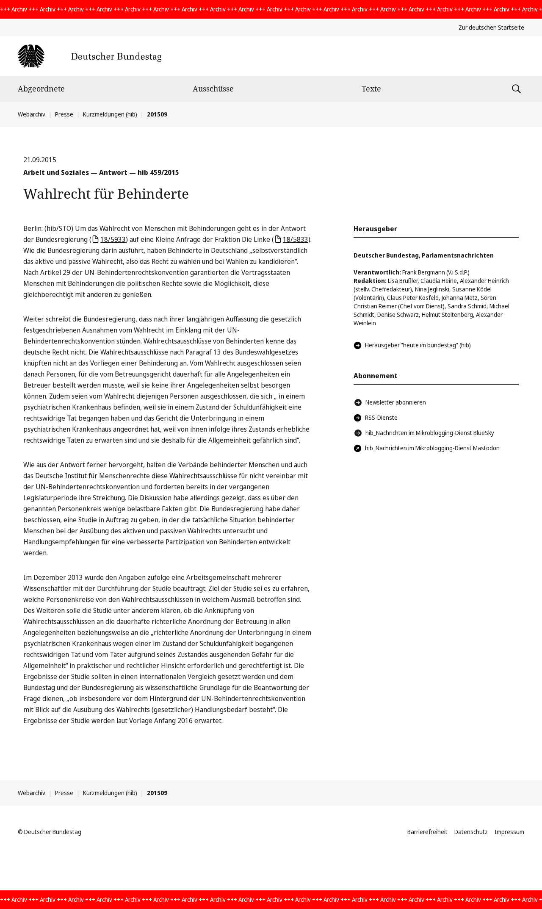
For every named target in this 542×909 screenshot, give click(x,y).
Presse (64, 114)
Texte (371, 88)
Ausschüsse (213, 88)
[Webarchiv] (89, 56)
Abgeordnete (41, 88)
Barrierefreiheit (427, 832)
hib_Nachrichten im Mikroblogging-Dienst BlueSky (429, 433)
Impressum (509, 832)
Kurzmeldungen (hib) (110, 114)
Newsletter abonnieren (395, 402)
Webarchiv (31, 114)
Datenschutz (471, 832)
